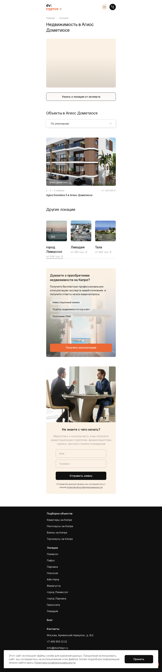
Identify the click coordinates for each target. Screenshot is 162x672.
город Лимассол (57, 592)
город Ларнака (56, 598)
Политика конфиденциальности (54, 662)
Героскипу (53, 604)
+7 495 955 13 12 (57, 641)
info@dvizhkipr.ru (57, 647)
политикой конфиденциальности (85, 487)
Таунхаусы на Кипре (60, 538)
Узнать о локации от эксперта (81, 96)
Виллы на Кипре (57, 532)
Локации (64, 18)
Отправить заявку (81, 475)
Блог (50, 620)
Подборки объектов (59, 513)
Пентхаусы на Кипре (60, 526)
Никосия (52, 573)
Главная (50, 18)
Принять (139, 659)
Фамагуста (54, 585)
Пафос (51, 560)
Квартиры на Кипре (59, 519)
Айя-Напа (53, 579)
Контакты (53, 628)
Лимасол (52, 554)
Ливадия (52, 611)
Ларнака (52, 566)
